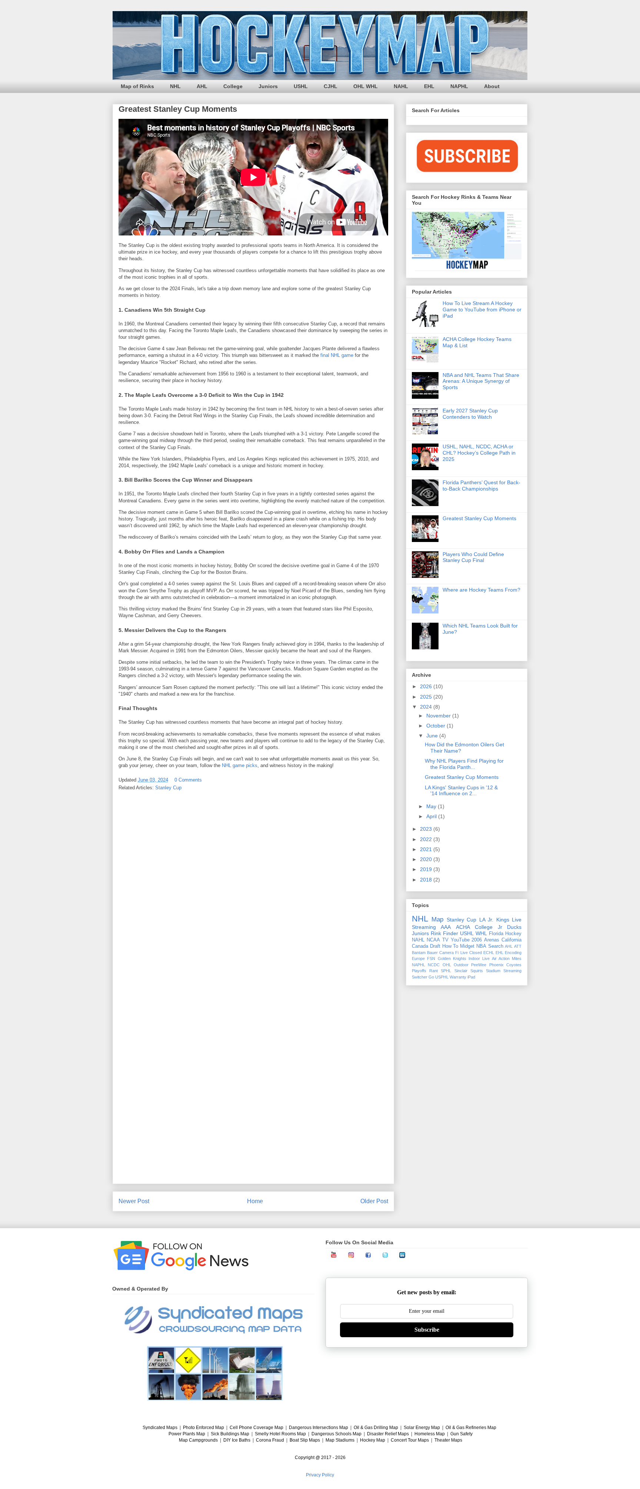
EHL (429, 86)
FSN (431, 958)
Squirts (476, 970)
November (439, 716)
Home (255, 1201)
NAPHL (459, 86)
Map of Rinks (137, 86)
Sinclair (460, 970)
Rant (433, 970)
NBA (481, 946)
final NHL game (336, 355)
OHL (447, 965)
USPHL (442, 977)
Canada (420, 946)
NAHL (401, 86)
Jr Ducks (509, 927)
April (432, 816)
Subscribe (426, 1329)
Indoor (474, 958)
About (492, 86)
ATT (517, 946)
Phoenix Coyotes (505, 965)
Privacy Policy (320, 1475)
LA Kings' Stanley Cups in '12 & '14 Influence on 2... (461, 790)
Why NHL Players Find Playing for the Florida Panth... (464, 764)
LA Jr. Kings (494, 920)
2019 (426, 869)
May (432, 806)
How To (450, 946)
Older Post (374, 1201)
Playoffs (419, 970)
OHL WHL (365, 86)
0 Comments (188, 780)
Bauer (432, 952)
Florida (496, 933)
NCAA (433, 940)
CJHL (330, 86)
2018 (426, 880)
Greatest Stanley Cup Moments (479, 518)
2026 (426, 686)
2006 (476, 940)
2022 (426, 839)
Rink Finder (444, 933)
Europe (418, 958)
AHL (202, 86)
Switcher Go (423, 977)
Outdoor (461, 965)
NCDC (434, 965)
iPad (471, 977)
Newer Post (134, 1201)
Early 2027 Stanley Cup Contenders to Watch (470, 414)
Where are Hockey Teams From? (481, 590)
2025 (426, 697)
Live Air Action (496, 958)
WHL (481, 933)
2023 (426, 829)
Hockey (513, 933)
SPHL (446, 970)
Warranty (458, 977)
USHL (301, 86)
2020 (426, 859)
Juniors (268, 86)
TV (445, 940)
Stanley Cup (168, 787)
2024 (426, 707)
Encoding (513, 952)
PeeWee (478, 965)
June (432, 736)
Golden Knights (452, 958)
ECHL (488, 952)
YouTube (460, 940)
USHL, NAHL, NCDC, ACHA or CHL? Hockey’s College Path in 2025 (479, 453)
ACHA (463, 927)
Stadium (493, 970)
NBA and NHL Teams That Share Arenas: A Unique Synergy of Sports (481, 381)
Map (437, 919)
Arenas (491, 940)
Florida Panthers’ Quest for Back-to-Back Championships (481, 485)
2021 (426, 849)
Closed (475, 952)
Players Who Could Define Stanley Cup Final (473, 557)
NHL (175, 86)
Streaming (512, 970)
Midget (467, 946)
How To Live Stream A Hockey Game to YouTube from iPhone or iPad (482, 309)
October (436, 726)
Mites (516, 958)
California (511, 940)
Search (495, 946)
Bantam (419, 952)
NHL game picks (239, 765)
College (233, 86)
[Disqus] (253, 894)
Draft (435, 946)
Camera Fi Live (453, 952)
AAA (446, 927)
